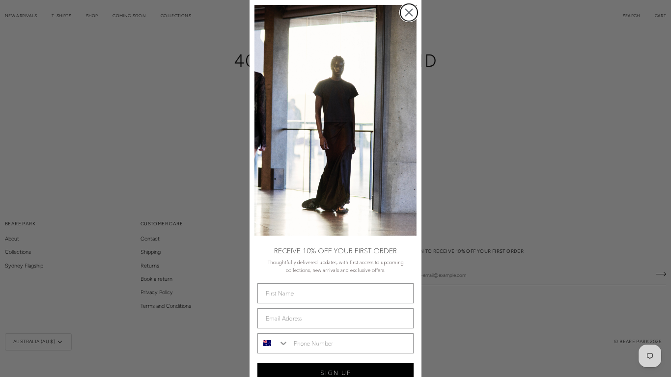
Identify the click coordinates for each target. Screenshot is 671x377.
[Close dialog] (409, 12)
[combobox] (273, 343)
